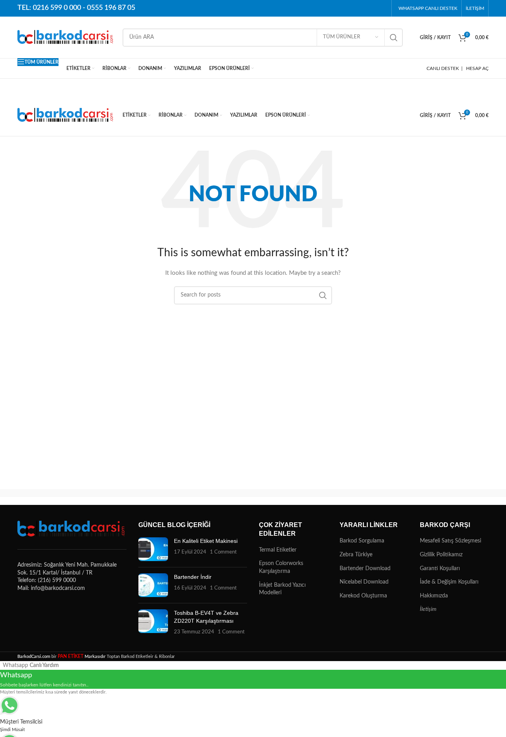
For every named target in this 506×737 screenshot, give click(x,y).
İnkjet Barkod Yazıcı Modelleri (282, 589)
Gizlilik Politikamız (441, 554)
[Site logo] (66, 37)
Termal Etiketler (277, 550)
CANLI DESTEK (443, 68)
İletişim (428, 609)
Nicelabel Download (364, 582)
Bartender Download (365, 568)
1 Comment (223, 552)
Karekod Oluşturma (363, 596)
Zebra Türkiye (356, 554)
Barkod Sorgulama (362, 541)
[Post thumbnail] (153, 549)
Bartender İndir (192, 577)
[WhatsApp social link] (381, 8)
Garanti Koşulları (440, 568)
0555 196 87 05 (111, 7)
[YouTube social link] (368, 8)
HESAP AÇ (477, 68)
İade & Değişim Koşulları (449, 582)
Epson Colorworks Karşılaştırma (281, 567)
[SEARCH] (394, 37)
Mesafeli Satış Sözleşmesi (450, 541)
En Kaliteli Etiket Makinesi (206, 541)
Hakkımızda (434, 596)
